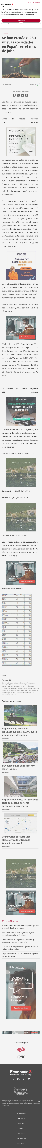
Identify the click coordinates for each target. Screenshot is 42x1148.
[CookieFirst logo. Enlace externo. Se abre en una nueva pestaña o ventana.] (7, 4)
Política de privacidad (34, 2)
